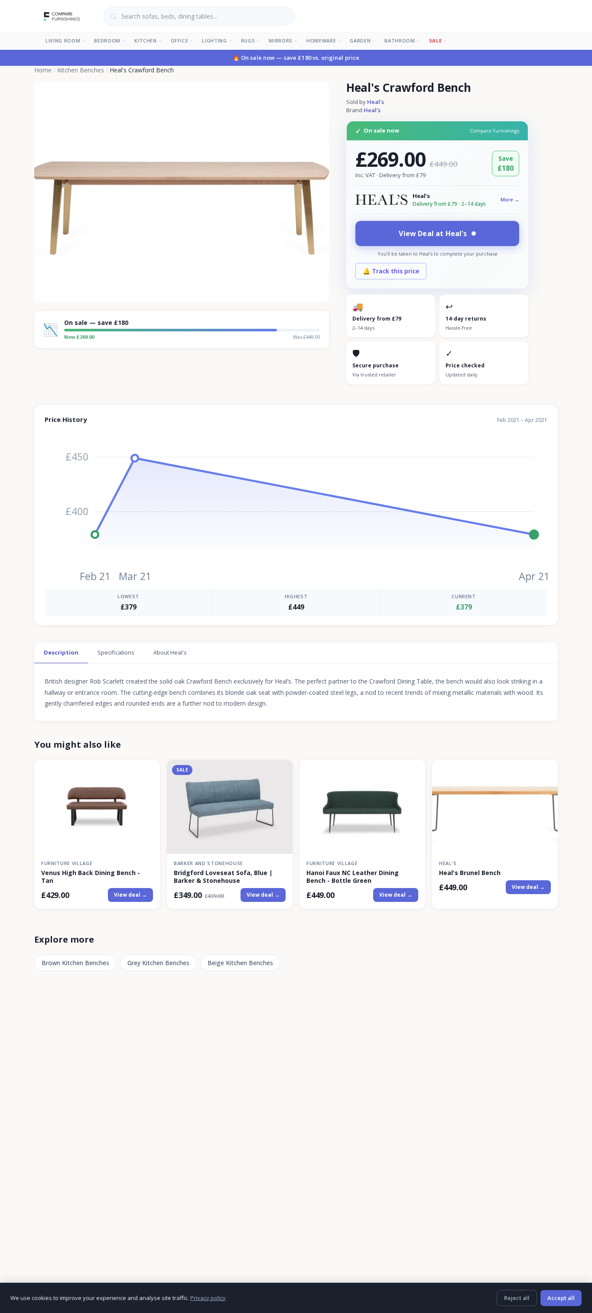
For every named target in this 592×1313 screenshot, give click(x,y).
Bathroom (399, 40)
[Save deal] (148, 771)
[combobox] (199, 16)
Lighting (214, 40)
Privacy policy (208, 1298)
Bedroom (107, 40)
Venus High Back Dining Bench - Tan (90, 877)
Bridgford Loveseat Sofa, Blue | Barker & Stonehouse (223, 877)
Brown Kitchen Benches (75, 963)
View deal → (130, 894)
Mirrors (281, 40)
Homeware (321, 40)
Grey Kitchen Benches (158, 963)
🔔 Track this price (391, 271)
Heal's (375, 102)
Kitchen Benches (80, 70)
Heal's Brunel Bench (470, 873)
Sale (435, 40)
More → (510, 199)
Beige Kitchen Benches (240, 963)
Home (43, 70)
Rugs (248, 40)
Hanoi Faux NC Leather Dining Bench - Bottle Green (352, 877)
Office (180, 40)
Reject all (517, 1298)
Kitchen (145, 40)
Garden (360, 40)
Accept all (561, 1298)
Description (61, 652)
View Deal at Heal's (433, 233)
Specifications (116, 652)
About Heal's (170, 652)
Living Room (63, 40)
